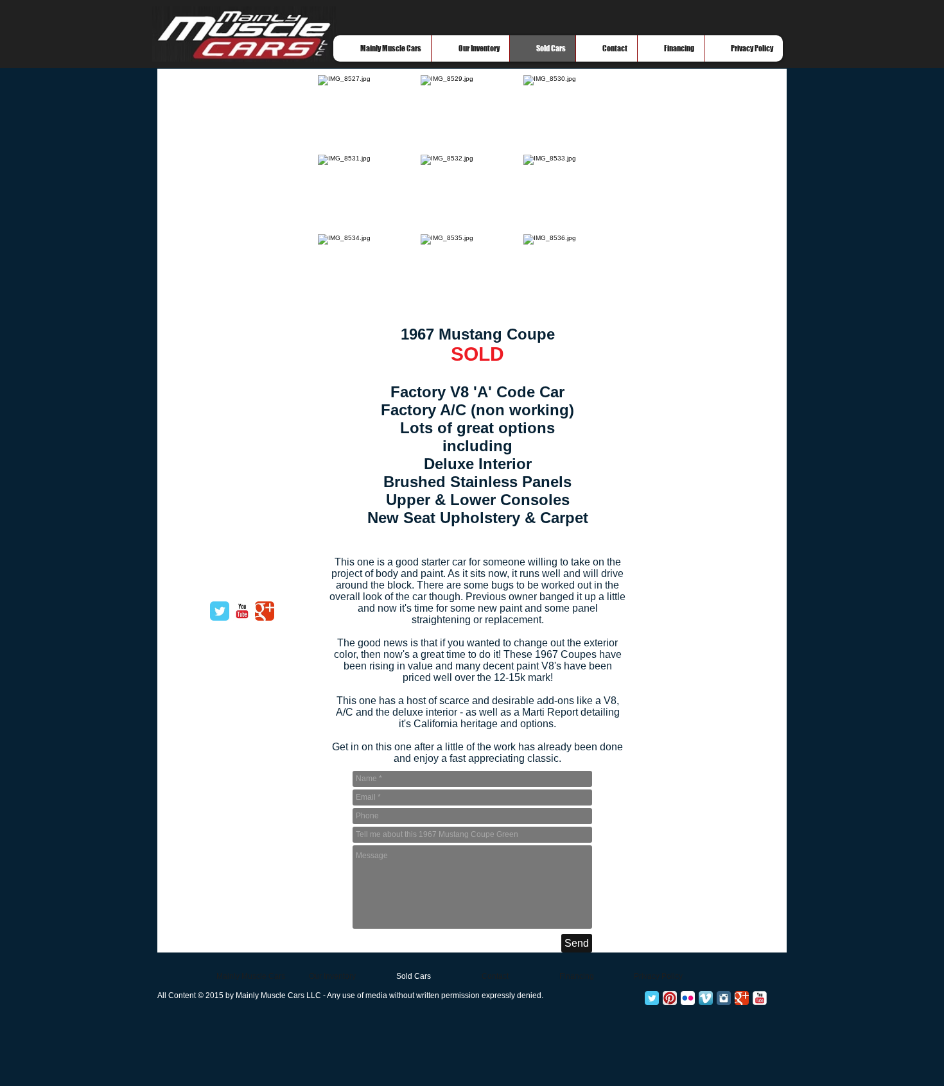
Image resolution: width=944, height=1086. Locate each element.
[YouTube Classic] (242, 611)
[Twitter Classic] (219, 611)
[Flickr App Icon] (688, 998)
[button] (369, 115)
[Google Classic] (264, 611)
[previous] (341, 201)
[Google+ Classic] (742, 998)
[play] (599, 302)
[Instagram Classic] (724, 998)
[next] (602, 201)
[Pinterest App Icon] (670, 998)
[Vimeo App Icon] (706, 998)
